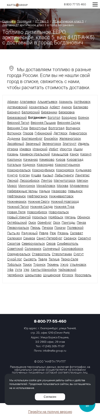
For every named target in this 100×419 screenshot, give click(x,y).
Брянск (83, 117)
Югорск (67, 275)
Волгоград (56, 128)
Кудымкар (83, 170)
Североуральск (33, 243)
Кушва (36, 175)
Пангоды (68, 222)
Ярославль (83, 275)
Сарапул (84, 238)
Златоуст (70, 143)
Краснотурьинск (67, 164)
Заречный (33, 143)
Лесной (12, 180)
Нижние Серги (39, 201)
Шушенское (51, 275)
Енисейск (51, 138)
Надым (44, 191)
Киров (60, 159)
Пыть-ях (13, 233)
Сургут (78, 254)
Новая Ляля (16, 212)
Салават (76, 233)
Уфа (10, 269)
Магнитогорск (64, 180)
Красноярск (65, 170)
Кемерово (46, 159)
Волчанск (73, 128)
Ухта (18, 269)
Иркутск (66, 149)
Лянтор (46, 180)
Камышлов (59, 154)
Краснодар (45, 164)
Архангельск (38, 107)
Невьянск (75, 191)
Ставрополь (41, 254)
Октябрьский (17, 222)
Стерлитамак (62, 254)
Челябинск (15, 275)
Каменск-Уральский (35, 154)
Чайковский (67, 269)
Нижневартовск (61, 196)
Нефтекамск (16, 196)
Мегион (82, 180)
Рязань (63, 233)
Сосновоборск (72, 248)
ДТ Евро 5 (42, 21)
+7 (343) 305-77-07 (53, 346)
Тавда (42, 259)
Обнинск (83, 217)
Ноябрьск (55, 217)
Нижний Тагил (18, 206)
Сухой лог (14, 259)
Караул (85, 154)
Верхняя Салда (68, 122)
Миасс (12, 185)
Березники (49, 112)
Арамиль (66, 101)
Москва (62, 185)
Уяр (26, 269)
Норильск (39, 217)
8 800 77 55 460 (75, 4)
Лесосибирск (30, 180)
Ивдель (83, 143)
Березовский (17, 117)
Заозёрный (15, 143)
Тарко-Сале (69, 259)
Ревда (43, 233)
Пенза (81, 222)
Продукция (24, 21)
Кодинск (29, 164)
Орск (56, 222)
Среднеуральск (18, 254)
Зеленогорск (51, 143)
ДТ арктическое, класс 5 (68, 21)
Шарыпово (33, 275)
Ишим (78, 149)
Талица (54, 259)
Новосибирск (37, 212)
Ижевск (25, 149)
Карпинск (14, 159)
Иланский (40, 149)
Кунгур (12, 175)
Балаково (80, 107)
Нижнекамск (17, 201)
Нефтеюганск (37, 196)
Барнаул (13, 112)
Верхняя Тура (17, 128)
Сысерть (30, 259)
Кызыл (48, 175)
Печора (47, 227)
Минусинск (26, 185)
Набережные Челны (22, 191)
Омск (32, 222)
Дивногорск (78, 133)
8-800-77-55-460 (50, 321)
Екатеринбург (32, 138)
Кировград (75, 159)
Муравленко (79, 185)
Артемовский (17, 107)
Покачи (60, 227)
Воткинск (14, 133)
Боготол (54, 117)
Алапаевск (28, 101)
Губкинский (43, 133)
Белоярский (31, 112)
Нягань (70, 217)
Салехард (14, 238)
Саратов (13, 243)
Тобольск (14, 264)
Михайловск (46, 185)
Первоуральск (18, 227)
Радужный (29, 233)
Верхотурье (38, 128)
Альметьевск (47, 101)
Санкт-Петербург (49, 238)
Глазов (28, 133)
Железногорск (70, 138)
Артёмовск (82, 101)
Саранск (70, 238)
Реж (53, 233)
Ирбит (53, 149)
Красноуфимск (43, 170)
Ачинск (66, 107)
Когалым (14, 164)
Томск (27, 264)
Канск (74, 154)
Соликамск (33, 248)
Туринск (39, 264)
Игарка (12, 149)
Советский (15, 248)
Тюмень (53, 264)
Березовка (67, 112)
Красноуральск (19, 170)
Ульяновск (78, 264)
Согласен (50, 396)
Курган (24, 175)
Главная (7, 21)
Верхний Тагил (18, 122)
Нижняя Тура (64, 206)
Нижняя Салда (41, 206)
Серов (51, 243)
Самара (29, 238)
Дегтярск (60, 133)
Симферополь (67, 243)
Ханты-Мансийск (44, 269)
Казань (12, 154)
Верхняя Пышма (43, 122)
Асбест (55, 107)
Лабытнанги (64, 175)
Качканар (30, 159)
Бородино (69, 117)
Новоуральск (59, 212)
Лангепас (82, 175)
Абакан (12, 101)
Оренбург (44, 222)
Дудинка (13, 138)
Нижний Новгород (65, 201)
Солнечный (51, 248)
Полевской (75, 227)
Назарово (59, 191)
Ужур (64, 264)
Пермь (35, 227)
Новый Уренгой (19, 217)
